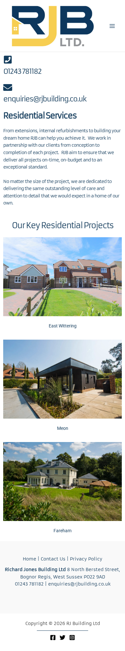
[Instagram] (72, 637)
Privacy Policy (86, 559)
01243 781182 (22, 71)
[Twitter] (62, 637)
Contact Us (53, 559)
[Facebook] (53, 637)
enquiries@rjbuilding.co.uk (44, 99)
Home (29, 559)
